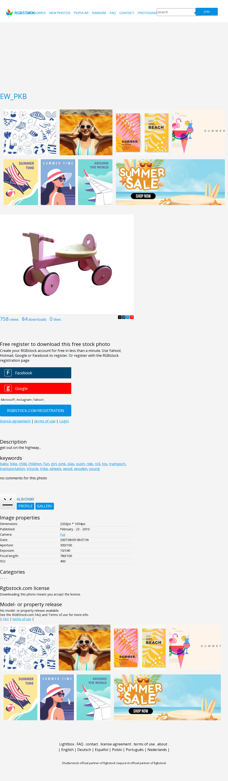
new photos (59, 13)
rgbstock (24, 13)
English (67, 749)
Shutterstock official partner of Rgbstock (89, 763)
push (80, 463)
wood (67, 468)
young (94, 468)
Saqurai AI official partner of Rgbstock (141, 763)
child (22, 463)
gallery (44, 506)
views (14, 319)
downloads (37, 319)
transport (117, 463)
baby (4, 463)
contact (126, 13)
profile (25, 506)
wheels (55, 468)
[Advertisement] (114, 55)
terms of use (21, 619)
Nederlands (157, 749)
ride (89, 463)
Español (101, 749)
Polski (117, 749)
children (35, 463)
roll (97, 463)
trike (44, 468)
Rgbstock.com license (24, 588)
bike (13, 463)
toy (104, 463)
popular (81, 13)
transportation (12, 468)
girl (54, 463)
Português (135, 749)
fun (46, 463)
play (70, 463)
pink (62, 463)
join (207, 12)
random (99, 13)
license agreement (115, 744)
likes (57, 319)
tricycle (32, 468)
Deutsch (84, 749)
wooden (80, 468)
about (162, 744)
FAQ (113, 13)
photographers (152, 13)
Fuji (62, 534)
